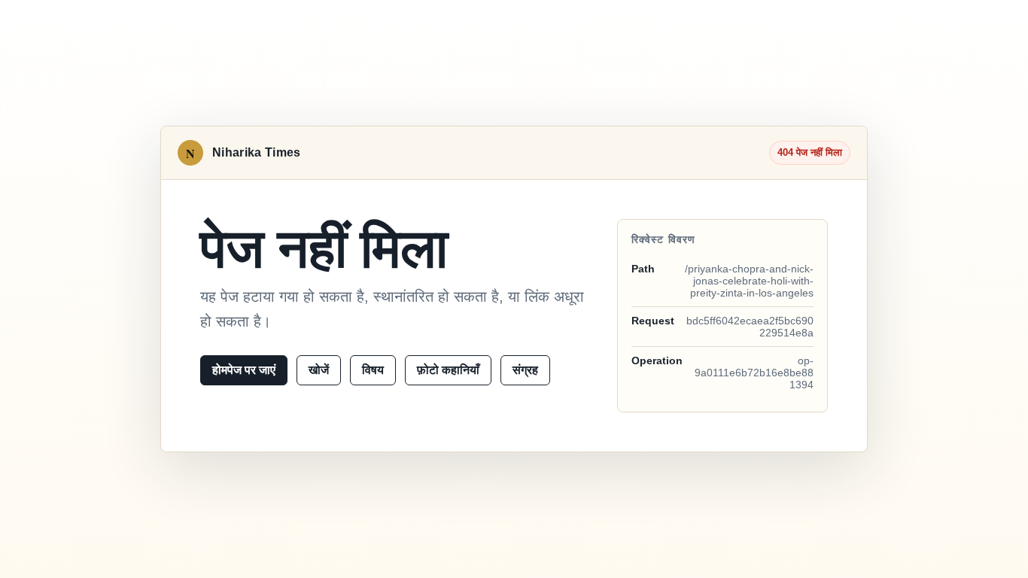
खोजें (319, 370)
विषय (373, 370)
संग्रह (525, 370)
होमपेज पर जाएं (243, 370)
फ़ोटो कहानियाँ (448, 370)
